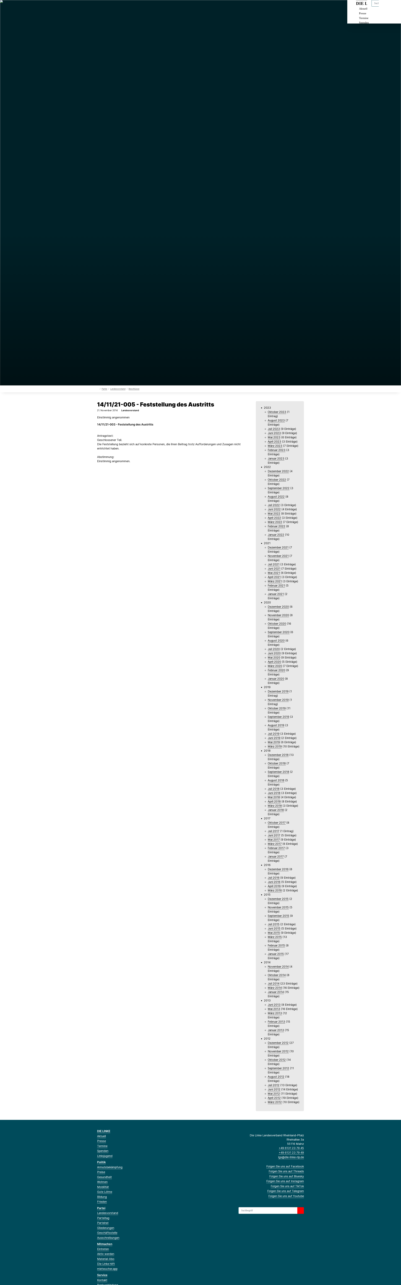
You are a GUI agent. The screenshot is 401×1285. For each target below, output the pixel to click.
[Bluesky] (109, 6)
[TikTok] (119, 6)
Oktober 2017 (277, 822)
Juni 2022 (274, 509)
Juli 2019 (273, 733)
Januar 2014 (276, 992)
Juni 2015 (274, 928)
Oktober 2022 (277, 479)
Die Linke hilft (106, 1263)
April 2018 (274, 801)
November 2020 (278, 615)
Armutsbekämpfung (109, 1167)
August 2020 (276, 640)
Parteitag (103, 1218)
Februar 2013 (276, 1021)
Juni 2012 (274, 1089)
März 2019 (275, 746)
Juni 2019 (274, 738)
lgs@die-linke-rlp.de (291, 1157)
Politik (101, 1162)
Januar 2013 (276, 1030)
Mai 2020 (274, 657)
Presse (362, 13)
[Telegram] (124, 6)
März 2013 (275, 1013)
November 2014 (278, 966)
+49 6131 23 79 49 (291, 1152)
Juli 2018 (273, 788)
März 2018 (275, 805)
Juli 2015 (273, 924)
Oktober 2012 (277, 1059)
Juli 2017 (273, 831)
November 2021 (278, 556)
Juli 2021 (273, 564)
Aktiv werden (105, 1254)
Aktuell (101, 1136)
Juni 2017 (274, 835)
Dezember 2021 (278, 547)
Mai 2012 (274, 1093)
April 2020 (274, 661)
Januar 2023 (276, 458)
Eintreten (103, 1249)
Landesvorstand (117, 389)
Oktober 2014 (277, 975)
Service (102, 1275)
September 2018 (278, 771)
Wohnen (102, 1182)
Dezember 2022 (278, 471)
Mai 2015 (274, 932)
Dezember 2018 (278, 755)
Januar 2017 (276, 856)
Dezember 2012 (278, 1042)
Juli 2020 (274, 649)
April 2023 (274, 441)
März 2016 (275, 890)
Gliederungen (105, 1227)
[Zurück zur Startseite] (98, 389)
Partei (104, 389)
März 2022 (275, 522)
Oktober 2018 (277, 763)
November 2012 (278, 1051)
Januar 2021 (276, 594)
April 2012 (274, 1097)
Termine (363, 18)
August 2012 (276, 1076)
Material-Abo (105, 1259)
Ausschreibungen (108, 1237)
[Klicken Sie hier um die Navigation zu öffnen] (394, 6)
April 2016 (274, 886)
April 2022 (274, 517)
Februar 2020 (276, 670)
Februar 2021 (276, 585)
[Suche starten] (300, 1210)
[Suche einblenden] (385, 6)
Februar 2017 (276, 848)
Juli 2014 (273, 983)
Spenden (364, 22)
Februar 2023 (276, 450)
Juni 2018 (274, 793)
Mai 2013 (274, 1009)
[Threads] (104, 6)
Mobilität (103, 1187)
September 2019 (278, 716)
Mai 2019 (274, 742)
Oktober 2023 (277, 412)
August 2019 (276, 725)
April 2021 (274, 577)
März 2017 (275, 843)
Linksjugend (104, 1156)
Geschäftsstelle (107, 1232)
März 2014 (275, 987)
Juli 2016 (273, 877)
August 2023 (276, 420)
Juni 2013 (274, 1004)
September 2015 (278, 915)
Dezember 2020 (278, 606)
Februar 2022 (276, 526)
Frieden (102, 1201)
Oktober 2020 (277, 623)
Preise (101, 1172)
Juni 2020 (274, 653)
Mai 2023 (274, 437)
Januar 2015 (276, 954)
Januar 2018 (276, 810)
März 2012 (275, 1102)
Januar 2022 (276, 534)
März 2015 (275, 937)
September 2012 (278, 1068)
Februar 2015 (276, 945)
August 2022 (276, 496)
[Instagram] (114, 6)
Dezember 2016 (278, 869)
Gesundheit (104, 1177)
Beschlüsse (134, 389)
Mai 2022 (274, 513)
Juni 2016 (274, 882)
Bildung (102, 1196)
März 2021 (275, 581)
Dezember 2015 (278, 898)
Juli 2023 (274, 428)
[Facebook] (98, 6)
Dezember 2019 (278, 691)
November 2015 (278, 907)
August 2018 (276, 780)
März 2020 (275, 666)
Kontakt (102, 1280)
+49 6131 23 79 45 (291, 1148)
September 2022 (278, 488)
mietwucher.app (107, 1268)
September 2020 (278, 632)
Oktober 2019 (277, 708)
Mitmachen (104, 1244)
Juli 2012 (273, 1085)
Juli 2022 (274, 505)
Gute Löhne (104, 1191)
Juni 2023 (274, 433)
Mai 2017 (274, 839)
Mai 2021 (274, 572)
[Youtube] (129, 6)
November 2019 (278, 699)
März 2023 (275, 445)
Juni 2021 (274, 568)
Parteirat (103, 1222)
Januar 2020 (276, 678)
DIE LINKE (103, 1131)
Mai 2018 (274, 797)
